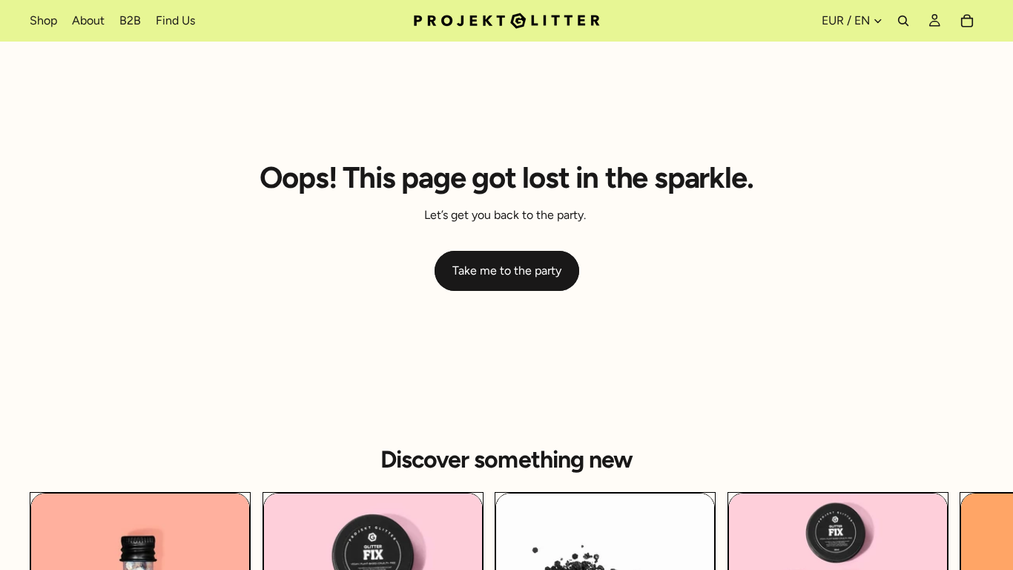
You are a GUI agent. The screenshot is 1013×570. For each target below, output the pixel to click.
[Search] (903, 20)
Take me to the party (506, 270)
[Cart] (967, 20)
